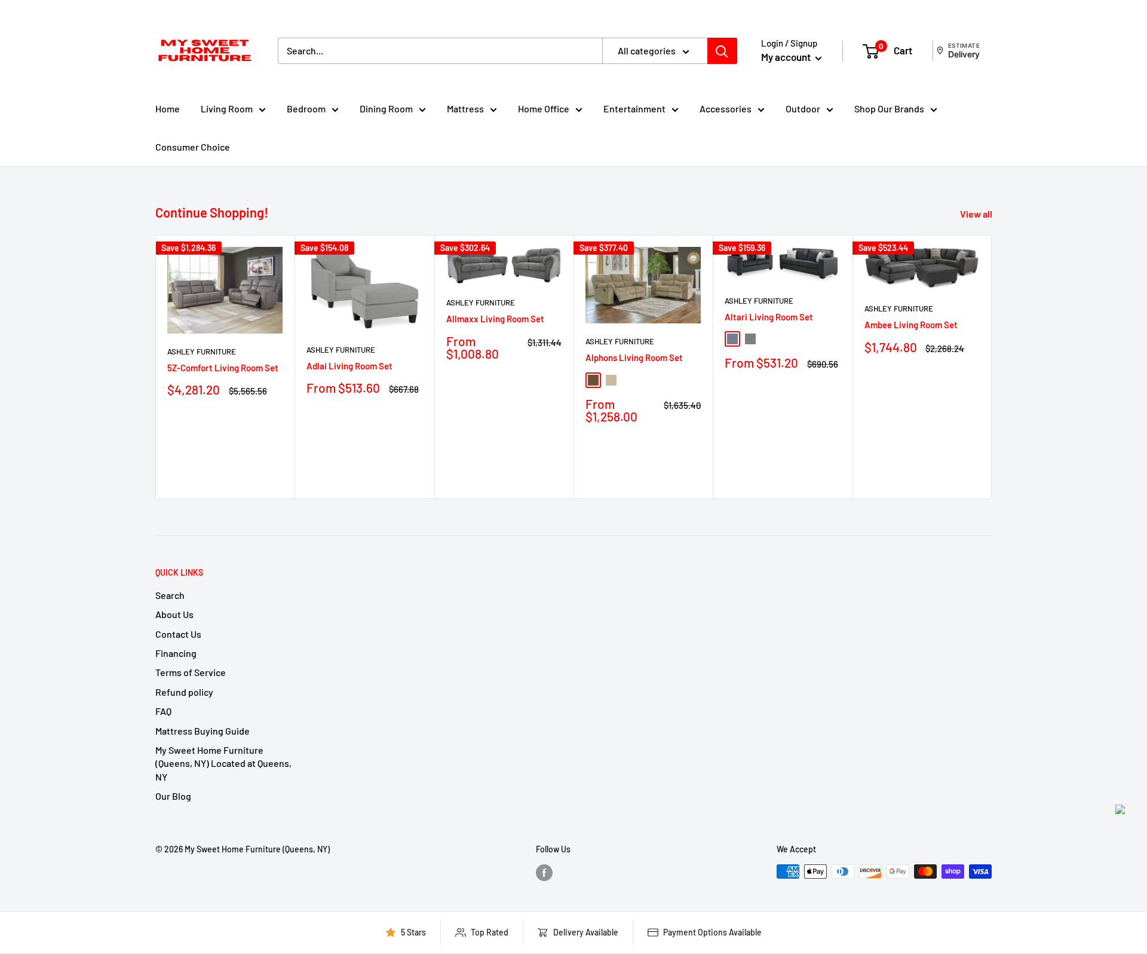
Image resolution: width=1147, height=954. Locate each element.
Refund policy (184, 692)
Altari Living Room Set (769, 316)
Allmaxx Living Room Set (495, 318)
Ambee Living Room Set (911, 324)
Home (167, 108)
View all (977, 213)
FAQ (163, 711)
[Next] (992, 366)
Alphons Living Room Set (634, 357)
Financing (176, 653)
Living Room (227, 108)
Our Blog (173, 796)
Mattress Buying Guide (202, 730)
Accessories (726, 108)
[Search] (722, 51)
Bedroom (306, 108)
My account (786, 57)
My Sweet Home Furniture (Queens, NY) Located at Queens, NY (223, 763)
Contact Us (178, 634)
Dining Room (386, 108)
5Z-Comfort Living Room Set (222, 367)
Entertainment (634, 108)
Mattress (465, 108)
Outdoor (803, 108)
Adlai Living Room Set (349, 365)
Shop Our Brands (889, 108)
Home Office (543, 108)
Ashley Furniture (201, 351)
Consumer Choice (192, 146)
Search (170, 595)
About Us (174, 614)
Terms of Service (190, 672)
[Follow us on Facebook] (544, 872)
